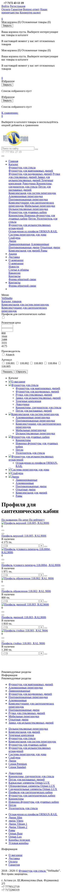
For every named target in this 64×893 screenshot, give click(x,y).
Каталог (13, 164)
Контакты (14, 276)
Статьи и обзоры (19, 269)
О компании (16, 260)
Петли (32, 218)
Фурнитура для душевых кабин (28, 212)
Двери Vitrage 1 (18, 823)
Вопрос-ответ (31, 9)
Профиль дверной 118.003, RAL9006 (23, 617)
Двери (12, 240)
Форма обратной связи (22, 279)
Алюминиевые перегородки (26, 196)
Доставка (14, 256)
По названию (9, 519)
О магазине (18, 381)
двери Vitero (16, 820)
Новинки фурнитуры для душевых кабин (34, 801)
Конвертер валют (30, 12)
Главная (13, 161)
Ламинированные (19, 244)
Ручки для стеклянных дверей (34, 175)
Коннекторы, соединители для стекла (30, 185)
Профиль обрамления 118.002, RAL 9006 (26, 591)
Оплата (5, 9)
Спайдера (14, 237)
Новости (14, 266)
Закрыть (7, 25)
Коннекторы (16, 215)
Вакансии (14, 272)
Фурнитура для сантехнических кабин (32, 795)
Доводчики (29, 183)
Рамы (44, 250)
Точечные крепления (28, 401)
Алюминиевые (40, 244)
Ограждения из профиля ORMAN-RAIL (33, 231)
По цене (23, 519)
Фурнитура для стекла (22, 167)
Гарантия (16, 9)
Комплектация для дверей (25, 250)
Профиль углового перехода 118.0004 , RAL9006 (30, 565)
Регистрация (17, 6)
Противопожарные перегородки (28, 199)
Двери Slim (15, 817)
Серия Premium (18, 763)
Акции (13, 253)
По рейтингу (37, 519)
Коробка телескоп (19, 839)
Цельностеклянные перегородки (28, 209)
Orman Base (16, 833)
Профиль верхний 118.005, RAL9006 (23, 535)
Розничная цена (11, 322)
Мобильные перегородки (40, 205)
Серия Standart (17, 767)
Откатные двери (50, 247)
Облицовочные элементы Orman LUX (32, 785)
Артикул (6, 359)
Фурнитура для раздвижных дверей (30, 173)
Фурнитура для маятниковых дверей (31, 170)
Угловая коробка (18, 843)
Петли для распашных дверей (30, 188)
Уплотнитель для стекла (30, 452)
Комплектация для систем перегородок (32, 193)
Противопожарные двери (24, 247)
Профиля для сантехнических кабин (31, 792)
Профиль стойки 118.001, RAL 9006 (23, 643)
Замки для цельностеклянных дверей (29, 179)
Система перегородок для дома (27, 234)
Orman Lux (15, 836)
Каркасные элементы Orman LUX (29, 782)
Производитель (10, 351)
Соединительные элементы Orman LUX (33, 789)
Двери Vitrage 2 (18, 827)
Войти (5, 6)
